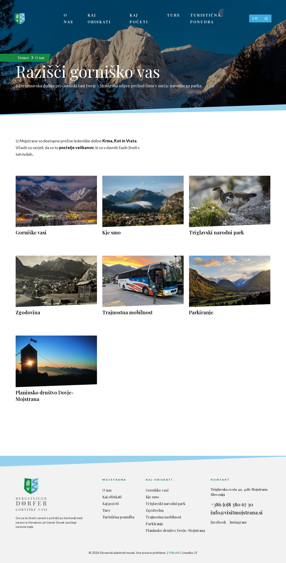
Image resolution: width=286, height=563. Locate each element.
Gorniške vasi (31, 232)
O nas (68, 18)
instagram (238, 522)
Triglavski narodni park (216, 232)
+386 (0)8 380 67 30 (232, 504)
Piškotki (174, 552)
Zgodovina (28, 312)
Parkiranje (201, 312)
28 (195, 552)
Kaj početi (139, 18)
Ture (173, 15)
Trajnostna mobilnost (127, 312)
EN (255, 18)
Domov (23, 57)
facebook (218, 522)
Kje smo (111, 232)
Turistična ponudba (205, 18)
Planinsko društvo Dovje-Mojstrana (45, 395)
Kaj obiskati (99, 18)
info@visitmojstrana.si (237, 512)
